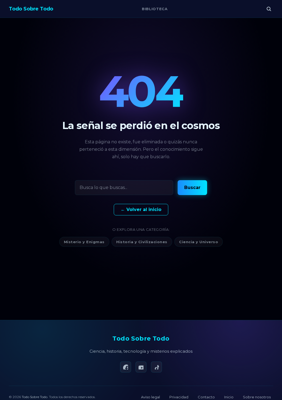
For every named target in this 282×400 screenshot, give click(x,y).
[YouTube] (141, 366)
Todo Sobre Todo (141, 338)
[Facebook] (125, 366)
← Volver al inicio (141, 209)
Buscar (192, 187)
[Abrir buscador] (268, 8)
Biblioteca (155, 9)
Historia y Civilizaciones (141, 242)
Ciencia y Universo (198, 242)
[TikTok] (156, 366)
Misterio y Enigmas (84, 242)
